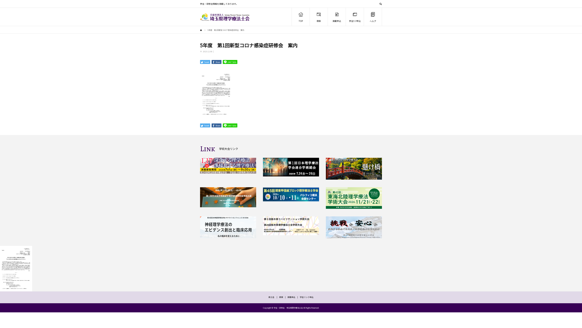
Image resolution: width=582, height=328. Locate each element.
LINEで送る (232, 62)
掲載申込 (337, 20)
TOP (301, 20)
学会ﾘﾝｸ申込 (355, 20)
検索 (319, 20)
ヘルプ (373, 21)
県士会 (271, 297)
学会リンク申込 (307, 297)
